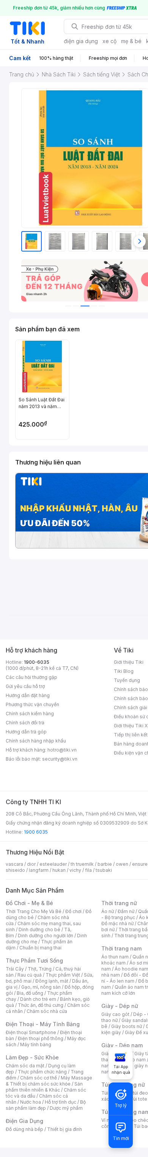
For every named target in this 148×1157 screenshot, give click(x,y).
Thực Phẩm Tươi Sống (34, 960)
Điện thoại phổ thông (40, 1038)
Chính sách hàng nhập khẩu (36, 741)
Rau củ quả (29, 975)
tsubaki (104, 870)
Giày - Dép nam (122, 1045)
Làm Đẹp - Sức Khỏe (32, 1057)
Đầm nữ (126, 911)
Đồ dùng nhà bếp (24, 1129)
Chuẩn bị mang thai (40, 947)
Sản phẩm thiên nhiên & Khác (44, 1087)
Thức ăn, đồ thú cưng (40, 1005)
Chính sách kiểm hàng (30, 713)
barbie (105, 864)
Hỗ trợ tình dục (60, 1102)
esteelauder (53, 864)
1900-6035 (36, 662)
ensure (140, 864)
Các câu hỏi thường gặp (31, 677)
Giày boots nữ (126, 1026)
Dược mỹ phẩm (66, 1108)
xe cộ (109, 41)
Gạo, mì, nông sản (41, 987)
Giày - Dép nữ (119, 1006)
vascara (14, 864)
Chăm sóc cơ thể (38, 1078)
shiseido (15, 870)
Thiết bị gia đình (64, 1129)
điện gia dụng (81, 41)
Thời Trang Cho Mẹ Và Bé (33, 911)
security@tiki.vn (59, 759)
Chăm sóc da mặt (25, 1065)
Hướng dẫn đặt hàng (28, 695)
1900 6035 (36, 832)
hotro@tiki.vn (62, 750)
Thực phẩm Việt (63, 975)
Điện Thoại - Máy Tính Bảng (43, 1024)
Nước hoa (30, 1102)
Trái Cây (15, 969)
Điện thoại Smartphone (31, 1032)
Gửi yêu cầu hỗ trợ (25, 686)
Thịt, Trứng (40, 969)
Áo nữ (107, 911)
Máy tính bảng (35, 1044)
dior (31, 864)
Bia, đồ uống (30, 993)
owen (122, 864)
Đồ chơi (73, 911)
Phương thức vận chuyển (32, 704)
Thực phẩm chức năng (42, 1072)
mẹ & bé (131, 41)
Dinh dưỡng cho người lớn (45, 935)
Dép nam (136, 1059)
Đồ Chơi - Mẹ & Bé (29, 903)
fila (88, 870)
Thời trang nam (121, 948)
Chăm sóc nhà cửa (47, 1011)
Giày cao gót (115, 1014)
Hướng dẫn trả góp (26, 732)
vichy (75, 870)
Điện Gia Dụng (24, 1121)
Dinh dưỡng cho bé (39, 929)
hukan (59, 870)
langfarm (39, 870)
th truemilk (82, 864)
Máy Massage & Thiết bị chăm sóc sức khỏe (49, 1081)
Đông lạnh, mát (51, 981)
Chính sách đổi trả (25, 722)
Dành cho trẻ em (38, 999)
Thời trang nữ (119, 903)
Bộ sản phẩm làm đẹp (46, 1105)
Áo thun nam (115, 957)
